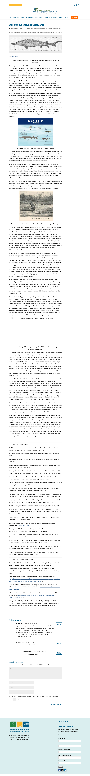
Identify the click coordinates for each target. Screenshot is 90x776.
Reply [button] (59, 624)
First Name (62, 738)
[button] (72, 5)
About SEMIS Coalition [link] (16, 17)
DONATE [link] (74, 17)
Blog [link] (60, 17)
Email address (62, 761)
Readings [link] (51, 32)
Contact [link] (66, 17)
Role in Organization (65, 755)
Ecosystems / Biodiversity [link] (45, 28)
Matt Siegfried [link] (15, 56)
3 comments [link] (58, 32)
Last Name (61, 744)
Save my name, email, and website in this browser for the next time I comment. (34, 696)
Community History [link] (32, 28)
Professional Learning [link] (33, 17)
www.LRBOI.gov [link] (24, 525)
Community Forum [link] (50, 17)
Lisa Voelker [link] (14, 28)
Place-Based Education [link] (20, 32)
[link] (45, 11)
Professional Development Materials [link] (37, 32)
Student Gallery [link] (15, 5)
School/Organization (64, 749)
